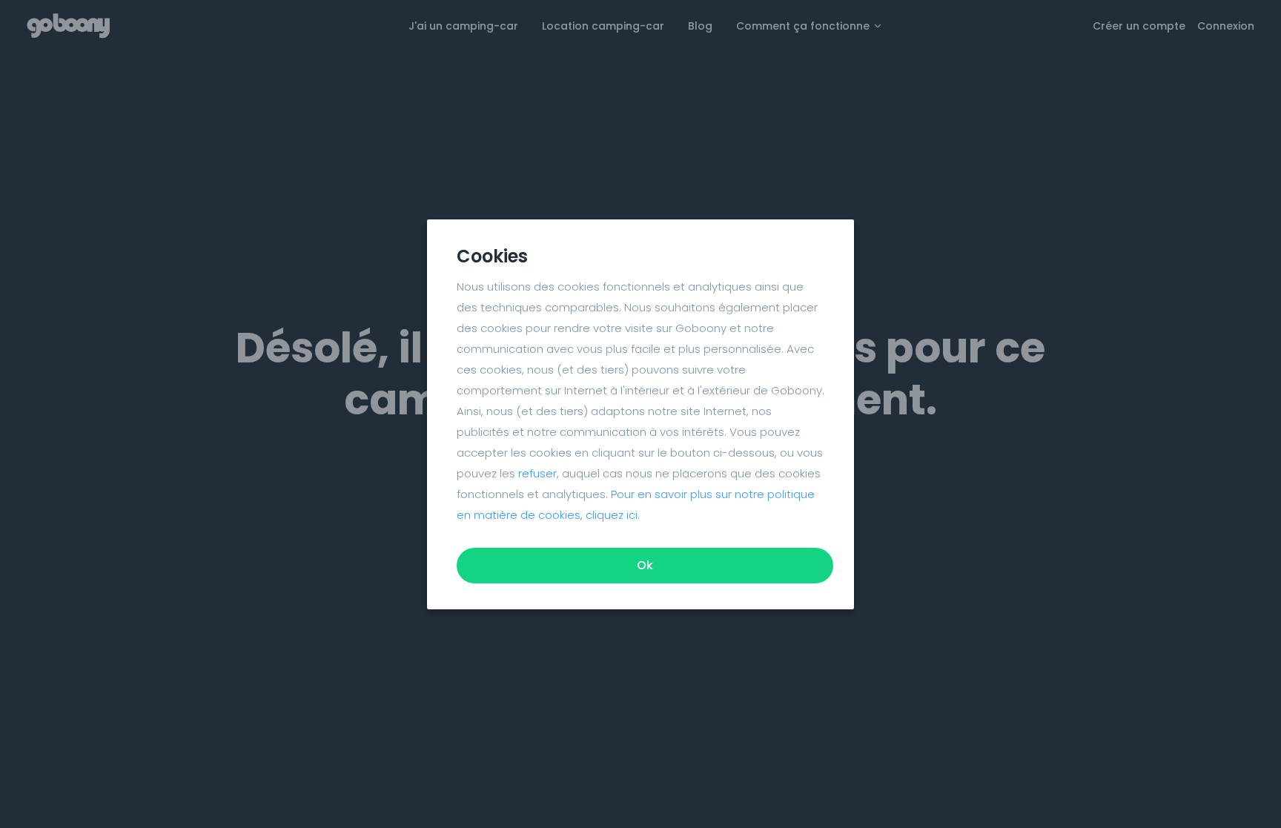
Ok (645, 565)
